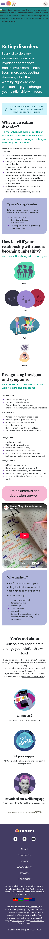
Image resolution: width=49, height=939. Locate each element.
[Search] (45, 3)
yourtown (33, 907)
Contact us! (24, 716)
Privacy (24, 873)
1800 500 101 (17, 920)
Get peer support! (25, 756)
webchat (36, 720)
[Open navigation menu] (3, 3)
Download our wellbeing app (24, 799)
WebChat (27, 668)
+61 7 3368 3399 (37, 920)
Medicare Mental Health (32, 676)
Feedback (24, 879)
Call (10, 720)
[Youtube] (34, 839)
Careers (24, 861)
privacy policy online (17, 918)
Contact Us (24, 855)
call (12, 668)
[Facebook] (15, 839)
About (24, 849)
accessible (10, 912)
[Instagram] (24, 839)
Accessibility (24, 867)
